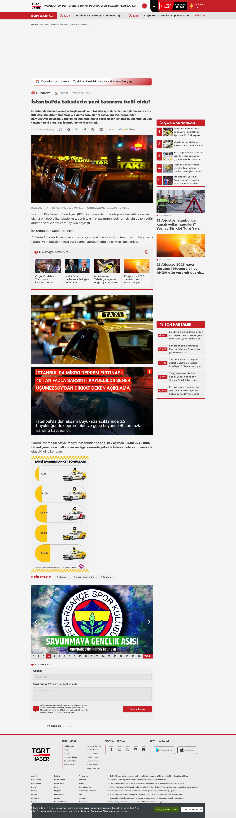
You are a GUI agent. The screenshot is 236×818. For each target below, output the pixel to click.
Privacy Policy (92, 753)
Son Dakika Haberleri (87, 791)
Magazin (57, 791)
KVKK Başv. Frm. (93, 768)
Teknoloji (82, 798)
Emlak (34, 802)
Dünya (34, 791)
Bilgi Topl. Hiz (92, 757)
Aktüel (34, 776)
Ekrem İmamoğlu (44, 443)
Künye (66, 750)
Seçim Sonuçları (85, 787)
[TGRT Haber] (36, 6)
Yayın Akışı (83, 802)
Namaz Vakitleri (60, 802)
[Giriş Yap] (144, 6)
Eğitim (34, 794)
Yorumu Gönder (137, 709)
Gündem (45, 24)
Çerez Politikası (70, 761)
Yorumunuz (56, 683)
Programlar (83, 776)
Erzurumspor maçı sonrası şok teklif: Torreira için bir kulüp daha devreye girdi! (184, 390)
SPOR (104, 5)
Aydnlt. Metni (92, 765)
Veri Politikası (92, 761)
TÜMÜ (198, 15)
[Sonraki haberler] (147, 252)
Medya (57, 798)
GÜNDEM (62, 5)
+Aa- (111, 129)
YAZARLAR (50, 5)
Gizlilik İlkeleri (92, 750)
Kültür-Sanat (59, 780)
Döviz (33, 787)
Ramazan (82, 780)
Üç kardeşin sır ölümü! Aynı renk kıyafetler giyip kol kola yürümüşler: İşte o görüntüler (146, 794)
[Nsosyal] (93, 129)
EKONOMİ (74, 5)
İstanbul (37, 214)
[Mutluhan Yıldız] (56, 92)
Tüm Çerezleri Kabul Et (166, 809)
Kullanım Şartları (94, 746)
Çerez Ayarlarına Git (192, 809)
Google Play (166, 750)
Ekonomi (35, 798)
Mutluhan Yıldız (81, 92)
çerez (86, 808)
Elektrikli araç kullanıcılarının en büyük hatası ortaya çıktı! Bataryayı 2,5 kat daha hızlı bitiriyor (186, 335)
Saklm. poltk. (69, 765)
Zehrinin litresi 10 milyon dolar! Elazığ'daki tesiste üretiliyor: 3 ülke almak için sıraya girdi (98, 15)
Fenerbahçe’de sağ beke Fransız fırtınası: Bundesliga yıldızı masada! (185, 349)
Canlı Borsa (36, 780)
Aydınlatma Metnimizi (102, 811)
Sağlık (81, 783)
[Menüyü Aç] (139, 6)
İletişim (67, 753)
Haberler (35, 24)
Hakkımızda (69, 746)
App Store (189, 750)
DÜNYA (84, 5)
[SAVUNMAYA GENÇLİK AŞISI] (92, 619)
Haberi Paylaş (46, 129)
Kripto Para (59, 783)
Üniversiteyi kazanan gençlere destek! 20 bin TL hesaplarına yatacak (138, 802)
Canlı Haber (36, 783)
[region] (118, 810)
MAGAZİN (113, 5)
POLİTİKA (94, 5)
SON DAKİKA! (42, 16)
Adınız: (37, 670)
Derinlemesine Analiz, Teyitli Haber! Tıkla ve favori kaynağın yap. (87, 81)
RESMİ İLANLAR (128, 5)
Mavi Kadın (59, 794)
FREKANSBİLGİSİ (180, 5)
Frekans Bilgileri (70, 757)
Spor (81, 794)
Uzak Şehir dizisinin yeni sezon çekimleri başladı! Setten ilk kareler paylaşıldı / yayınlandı (147, 798)
